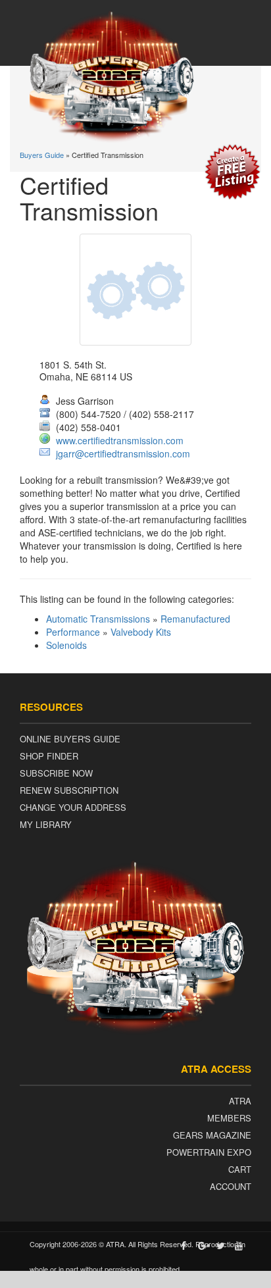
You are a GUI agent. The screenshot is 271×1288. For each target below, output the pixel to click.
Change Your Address (73, 807)
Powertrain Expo (208, 1152)
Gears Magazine (212, 1135)
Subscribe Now (56, 773)
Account (230, 1186)
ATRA (240, 1101)
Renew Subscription (69, 790)
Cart (239, 1169)
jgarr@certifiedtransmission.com (123, 453)
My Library (46, 824)
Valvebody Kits (141, 631)
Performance (73, 631)
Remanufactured (195, 618)
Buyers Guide (42, 154)
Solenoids (66, 645)
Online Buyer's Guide (70, 739)
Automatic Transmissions (98, 618)
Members (229, 1118)
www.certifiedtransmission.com (120, 440)
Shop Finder (49, 756)
